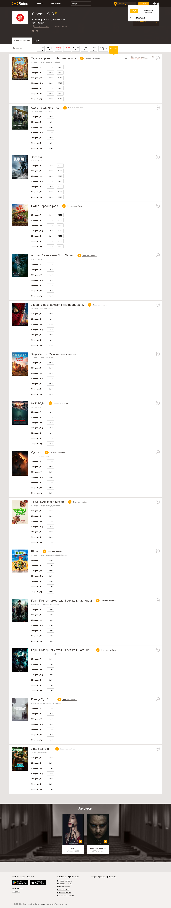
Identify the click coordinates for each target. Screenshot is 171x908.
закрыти (153, 57)
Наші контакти (63, 890)
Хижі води (38, 402)
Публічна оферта (64, 892)
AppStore (158, 3)
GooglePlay (154, 3)
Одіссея (36, 452)
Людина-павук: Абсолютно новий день (57, 304)
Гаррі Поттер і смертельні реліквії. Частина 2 (61, 600)
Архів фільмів (17, 889)
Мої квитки (144, 4)
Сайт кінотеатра (60, 26)
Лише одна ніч (41, 748)
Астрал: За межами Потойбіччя (52, 255)
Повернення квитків (65, 895)
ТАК (134, 11)
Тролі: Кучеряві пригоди (47, 501)
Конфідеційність (63, 887)
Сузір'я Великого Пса (45, 107)
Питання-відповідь (64, 881)
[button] (23, 48)
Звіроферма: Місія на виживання (53, 353)
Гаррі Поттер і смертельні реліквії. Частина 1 (61, 649)
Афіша (40, 3)
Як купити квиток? (64, 884)
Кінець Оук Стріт (42, 699)
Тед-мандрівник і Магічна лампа (53, 58)
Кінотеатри (55, 3)
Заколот (36, 156)
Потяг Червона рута (44, 205)
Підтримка (16, 892)
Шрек (35, 551)
